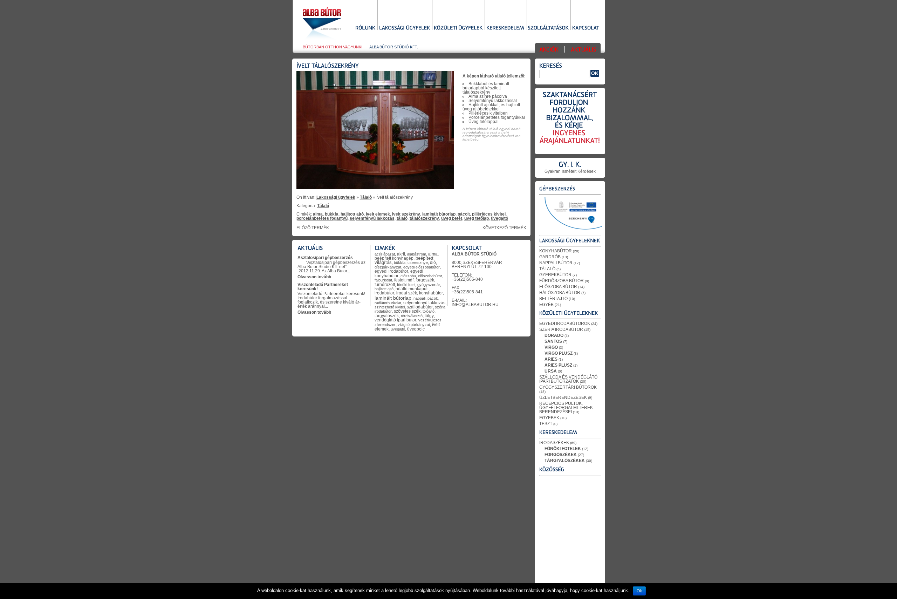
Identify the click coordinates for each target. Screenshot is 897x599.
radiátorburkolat (388, 303)
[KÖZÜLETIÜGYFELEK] (458, 28)
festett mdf (403, 280)
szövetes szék (407, 311)
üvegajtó (499, 218)
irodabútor (384, 293)
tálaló (402, 218)
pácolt (464, 214)
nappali (419, 298)
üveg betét (451, 218)
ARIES (551, 359)
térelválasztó (412, 316)
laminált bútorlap (439, 214)
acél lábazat (385, 254)
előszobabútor (430, 276)
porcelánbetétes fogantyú (322, 218)
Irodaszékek (554, 442)
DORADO (554, 335)
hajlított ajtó (352, 214)
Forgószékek (561, 454)
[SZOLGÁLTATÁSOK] (548, 28)
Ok (639, 590)
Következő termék (504, 227)
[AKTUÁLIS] (583, 50)
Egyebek (549, 417)
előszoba (408, 276)
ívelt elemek (378, 214)
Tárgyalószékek (565, 460)
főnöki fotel (406, 285)
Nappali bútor (556, 262)
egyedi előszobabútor (421, 267)
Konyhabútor (555, 251)
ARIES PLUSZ (558, 365)
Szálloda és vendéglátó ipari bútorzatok (568, 379)
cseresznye (418, 262)
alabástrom (416, 254)
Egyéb (546, 304)
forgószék (425, 280)
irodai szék (406, 293)
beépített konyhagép (394, 258)
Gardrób (550, 256)
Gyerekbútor (555, 274)
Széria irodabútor (561, 329)
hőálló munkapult (412, 288)
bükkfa (331, 214)
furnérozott (385, 284)
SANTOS (553, 341)
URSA (551, 371)
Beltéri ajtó (553, 298)
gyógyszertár (428, 285)
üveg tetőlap (476, 218)
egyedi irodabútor (391, 271)
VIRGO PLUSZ (559, 353)
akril (401, 254)
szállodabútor (420, 307)
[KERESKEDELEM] (505, 28)
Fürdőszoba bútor (561, 280)
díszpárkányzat (388, 267)
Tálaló (366, 197)
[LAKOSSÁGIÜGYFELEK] (404, 28)
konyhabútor (431, 293)
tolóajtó (428, 311)
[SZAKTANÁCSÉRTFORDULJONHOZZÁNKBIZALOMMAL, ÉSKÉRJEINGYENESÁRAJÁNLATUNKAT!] (570, 122)
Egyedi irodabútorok (564, 323)
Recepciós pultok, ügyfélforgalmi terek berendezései (566, 407)
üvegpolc (416, 329)
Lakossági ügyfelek (335, 197)
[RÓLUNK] (365, 28)
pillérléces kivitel (489, 214)
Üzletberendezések (563, 397)
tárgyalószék (387, 315)
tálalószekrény (424, 218)
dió (433, 262)
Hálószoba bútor (559, 292)
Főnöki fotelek (563, 448)
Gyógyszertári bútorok (568, 387)
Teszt (545, 423)
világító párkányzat (414, 324)
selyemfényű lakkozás (372, 218)
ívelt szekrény (406, 214)
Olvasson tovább (314, 277)
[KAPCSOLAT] (586, 28)
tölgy (429, 315)
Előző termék (312, 227)
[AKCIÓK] (549, 50)
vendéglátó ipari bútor (395, 320)
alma (318, 214)
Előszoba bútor (558, 286)
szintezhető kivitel (390, 307)
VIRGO (551, 347)
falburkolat (383, 280)
